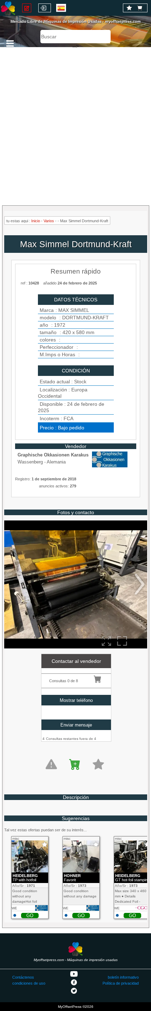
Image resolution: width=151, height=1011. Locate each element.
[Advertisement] (75, 123)
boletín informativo (123, 977)
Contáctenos (23, 977)
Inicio (35, 221)
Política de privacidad (121, 983)
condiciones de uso (28, 983)
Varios (49, 221)
